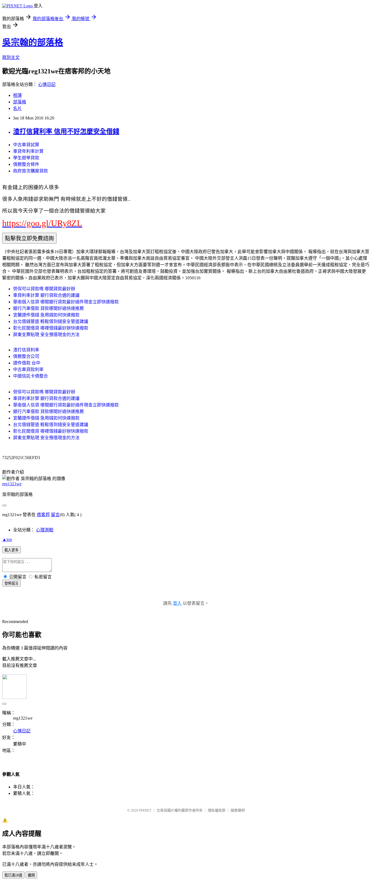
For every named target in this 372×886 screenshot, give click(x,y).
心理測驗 (44, 530)
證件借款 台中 (26, 363)
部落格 (19, 102)
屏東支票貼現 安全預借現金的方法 (46, 334)
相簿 (17, 95)
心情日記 (47, 84)
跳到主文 (11, 57)
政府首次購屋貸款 (30, 171)
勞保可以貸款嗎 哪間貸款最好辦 (44, 288)
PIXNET (145, 810)
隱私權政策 (216, 810)
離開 (31, 875)
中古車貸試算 (26, 144)
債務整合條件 (26, 164)
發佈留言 (11, 583)
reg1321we (12, 483)
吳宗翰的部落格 (32, 42)
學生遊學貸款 (26, 157)
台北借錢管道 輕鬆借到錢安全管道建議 (50, 321)
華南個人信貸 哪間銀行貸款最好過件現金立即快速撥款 (66, 302)
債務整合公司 (26, 356)
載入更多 (11, 550)
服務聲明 (238, 810)
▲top (7, 539)
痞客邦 (43, 514)
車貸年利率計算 (28, 151)
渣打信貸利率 (26, 350)
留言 (55, 514)
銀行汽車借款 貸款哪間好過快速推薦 (48, 308)
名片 (17, 108)
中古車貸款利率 (28, 369)
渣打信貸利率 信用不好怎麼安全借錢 (66, 131)
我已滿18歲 (13, 875)
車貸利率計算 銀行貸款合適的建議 (46, 295)
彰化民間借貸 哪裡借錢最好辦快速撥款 (50, 328)
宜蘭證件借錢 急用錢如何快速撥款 (46, 315)
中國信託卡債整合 (30, 376)
